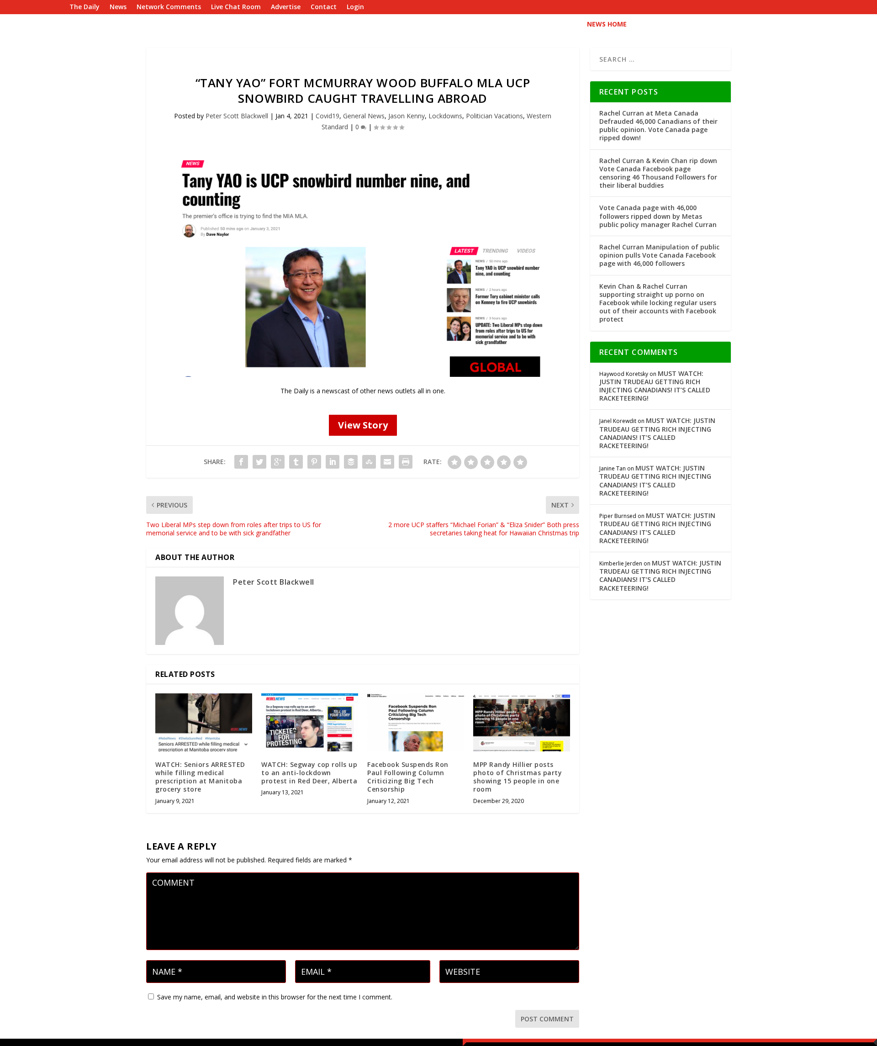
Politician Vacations (494, 115)
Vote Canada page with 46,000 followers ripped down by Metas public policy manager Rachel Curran (658, 215)
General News (364, 115)
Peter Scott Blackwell (237, 115)
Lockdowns (445, 115)
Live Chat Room (236, 7)
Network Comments (169, 7)
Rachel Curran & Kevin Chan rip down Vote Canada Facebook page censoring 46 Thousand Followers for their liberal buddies (658, 173)
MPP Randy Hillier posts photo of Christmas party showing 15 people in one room (517, 777)
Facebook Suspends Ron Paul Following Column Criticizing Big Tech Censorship (408, 777)
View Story (363, 425)
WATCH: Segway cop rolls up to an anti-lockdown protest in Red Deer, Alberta (309, 772)
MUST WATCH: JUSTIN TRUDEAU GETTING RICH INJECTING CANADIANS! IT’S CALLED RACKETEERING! (654, 386)
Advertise (286, 7)
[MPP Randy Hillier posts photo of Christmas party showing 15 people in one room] (521, 722)
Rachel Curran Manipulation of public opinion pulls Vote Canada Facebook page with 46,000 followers (659, 255)
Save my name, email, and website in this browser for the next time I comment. (274, 997)
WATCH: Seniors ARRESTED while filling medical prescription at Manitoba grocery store (200, 777)
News (118, 7)
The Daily (84, 7)
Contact (324, 7)
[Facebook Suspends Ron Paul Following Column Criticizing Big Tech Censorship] (415, 722)
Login (355, 7)
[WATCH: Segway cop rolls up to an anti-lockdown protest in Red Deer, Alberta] (309, 722)
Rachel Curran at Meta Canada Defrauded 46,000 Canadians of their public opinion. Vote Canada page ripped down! (658, 126)
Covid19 (327, 115)
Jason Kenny (406, 115)
